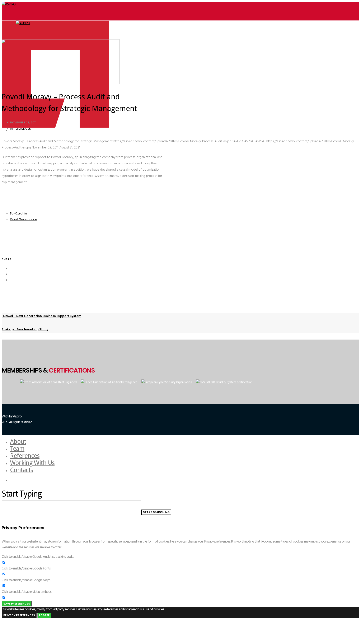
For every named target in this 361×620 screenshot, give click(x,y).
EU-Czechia (18, 213)
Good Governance (23, 219)
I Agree (44, 615)
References (22, 129)
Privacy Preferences (19, 615)
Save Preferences (16, 604)
